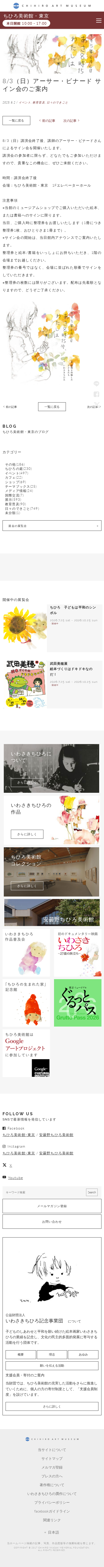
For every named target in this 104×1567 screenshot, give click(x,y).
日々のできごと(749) (22, 509)
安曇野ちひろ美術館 (56, 1134)
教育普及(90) (15, 504)
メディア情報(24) (19, 491)
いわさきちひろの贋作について (52, 1493)
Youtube (15, 1177)
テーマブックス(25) (21, 486)
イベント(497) (16, 473)
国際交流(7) (14, 495)
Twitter (96, 405)
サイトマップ (52, 1458)
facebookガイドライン (52, 1511)
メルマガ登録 (52, 1467)
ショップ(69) (15, 482)
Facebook (96, 394)
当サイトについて (52, 1449)
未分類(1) (12, 513)
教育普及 (39, 102)
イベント (25, 102)
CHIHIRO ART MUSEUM (52, 6)
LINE (96, 384)
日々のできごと (57, 102)
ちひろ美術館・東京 (26, 16)
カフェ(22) (13, 477)
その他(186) (15, 464)
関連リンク (52, 1519)
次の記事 (69, 120)
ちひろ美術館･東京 (19, 1134)
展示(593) (13, 499)
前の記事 (48, 120)
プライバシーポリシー (52, 1502)
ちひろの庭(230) (18, 469)
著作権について (52, 1484)
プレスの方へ (52, 1475)
